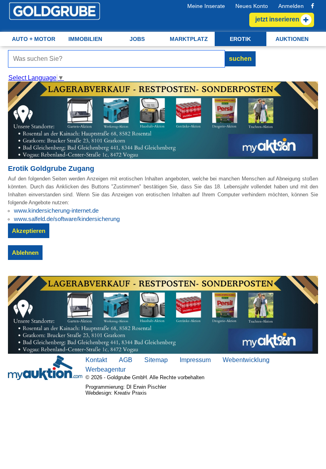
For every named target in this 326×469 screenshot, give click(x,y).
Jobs (137, 39)
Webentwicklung (246, 360)
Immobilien (85, 39)
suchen (240, 58)
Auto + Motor (33, 39)
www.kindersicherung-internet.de (56, 210)
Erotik (240, 39)
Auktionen (292, 39)
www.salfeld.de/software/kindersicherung (67, 218)
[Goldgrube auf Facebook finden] (312, 6)
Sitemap (156, 360)
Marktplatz (189, 39)
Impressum (195, 360)
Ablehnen (25, 252)
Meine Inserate (206, 6)
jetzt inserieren (277, 19)
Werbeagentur (105, 369)
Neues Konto (251, 6)
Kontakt (96, 360)
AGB (125, 360)
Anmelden (291, 6)
